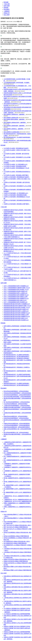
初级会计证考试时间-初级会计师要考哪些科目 (16, 561)
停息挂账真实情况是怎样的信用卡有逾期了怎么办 (17, 307)
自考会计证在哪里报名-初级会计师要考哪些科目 (16, 536)
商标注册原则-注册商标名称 (11, 117)
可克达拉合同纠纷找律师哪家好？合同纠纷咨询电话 (17, 393)
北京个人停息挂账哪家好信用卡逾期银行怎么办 (16, 295)
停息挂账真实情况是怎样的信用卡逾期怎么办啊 (16, 314)
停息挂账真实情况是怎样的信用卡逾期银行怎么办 (17, 313)
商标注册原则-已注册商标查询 (12, 132)
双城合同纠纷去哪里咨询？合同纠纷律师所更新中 (17, 427)
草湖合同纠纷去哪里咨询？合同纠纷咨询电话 (15, 416)
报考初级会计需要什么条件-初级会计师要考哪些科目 (17, 570)
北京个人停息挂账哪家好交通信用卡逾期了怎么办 (17, 287)
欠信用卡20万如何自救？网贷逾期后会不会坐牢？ (17, 177)
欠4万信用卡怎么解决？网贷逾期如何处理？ (15, 166)
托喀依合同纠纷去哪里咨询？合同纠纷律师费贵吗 (17, 423)
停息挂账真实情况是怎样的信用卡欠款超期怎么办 (17, 304)
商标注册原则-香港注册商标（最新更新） (15, 119)
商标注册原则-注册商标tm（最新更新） (14, 128)
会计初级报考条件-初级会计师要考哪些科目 (15, 543)
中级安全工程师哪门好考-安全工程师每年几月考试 (17, 626)
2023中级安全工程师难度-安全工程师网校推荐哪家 (17, 614)
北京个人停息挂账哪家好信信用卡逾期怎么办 (15, 291)
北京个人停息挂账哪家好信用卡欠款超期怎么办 (16, 286)
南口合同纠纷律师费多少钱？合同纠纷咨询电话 (16, 432)
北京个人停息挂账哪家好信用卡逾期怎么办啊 (15, 296)
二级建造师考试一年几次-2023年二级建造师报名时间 (17, 501)
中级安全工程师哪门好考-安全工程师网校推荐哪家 (17, 631)
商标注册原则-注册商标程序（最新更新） (15, 125)
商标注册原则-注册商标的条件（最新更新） (15, 122)
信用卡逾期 (7, 5)
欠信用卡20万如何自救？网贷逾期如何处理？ (15, 195)
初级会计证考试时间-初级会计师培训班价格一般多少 (17, 559)
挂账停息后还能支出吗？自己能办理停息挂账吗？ (17, 385)
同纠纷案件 (7, 9)
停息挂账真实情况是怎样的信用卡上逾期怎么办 (16, 311)
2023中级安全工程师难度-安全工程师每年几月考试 (17, 608)
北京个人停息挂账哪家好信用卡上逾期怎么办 (15, 293)
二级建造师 (7, 11)
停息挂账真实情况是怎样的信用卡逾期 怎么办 (16, 318)
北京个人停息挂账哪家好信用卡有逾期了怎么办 (16, 289)
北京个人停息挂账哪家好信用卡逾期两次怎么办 (16, 298)
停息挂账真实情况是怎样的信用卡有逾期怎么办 (16, 320)
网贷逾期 (6, 2)
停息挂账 (6, 7)
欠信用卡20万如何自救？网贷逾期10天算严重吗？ (17, 204)
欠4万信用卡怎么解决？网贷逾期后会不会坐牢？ (16, 148)
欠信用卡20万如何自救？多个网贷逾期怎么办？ (16, 193)
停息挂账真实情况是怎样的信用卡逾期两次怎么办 (17, 316)
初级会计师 (7, 13)
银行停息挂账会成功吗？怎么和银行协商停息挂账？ (17, 137)
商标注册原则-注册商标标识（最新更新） (15, 114)
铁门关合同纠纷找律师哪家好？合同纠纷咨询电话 (17, 402)
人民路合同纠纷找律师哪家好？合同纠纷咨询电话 (17, 405)
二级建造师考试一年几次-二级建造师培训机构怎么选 (17, 499)
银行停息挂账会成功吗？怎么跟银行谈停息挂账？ (17, 354)
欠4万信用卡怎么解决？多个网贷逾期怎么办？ (16, 164)
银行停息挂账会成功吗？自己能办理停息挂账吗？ (17, 356)
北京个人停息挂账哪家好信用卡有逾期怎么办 (15, 302)
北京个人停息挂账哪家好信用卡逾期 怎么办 (15, 300)
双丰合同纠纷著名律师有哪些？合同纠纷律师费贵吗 (17, 396)
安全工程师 (7, 14)
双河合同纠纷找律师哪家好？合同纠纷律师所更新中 (17, 394)
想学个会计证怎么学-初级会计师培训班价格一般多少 (17, 525)
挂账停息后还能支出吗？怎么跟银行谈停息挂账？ (17, 383)
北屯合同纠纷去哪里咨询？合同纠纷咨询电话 (15, 403)
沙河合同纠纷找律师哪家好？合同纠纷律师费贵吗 (17, 425)
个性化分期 (7, 4)
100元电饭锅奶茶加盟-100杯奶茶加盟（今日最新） (17, 82)
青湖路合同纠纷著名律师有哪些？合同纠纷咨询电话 (17, 407)
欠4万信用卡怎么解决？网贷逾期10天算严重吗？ (16, 175)
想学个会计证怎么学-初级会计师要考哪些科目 (16, 527)
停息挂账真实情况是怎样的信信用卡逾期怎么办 (16, 309)
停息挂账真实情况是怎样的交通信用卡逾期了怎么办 (17, 305)
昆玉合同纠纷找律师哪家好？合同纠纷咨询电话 (16, 391)
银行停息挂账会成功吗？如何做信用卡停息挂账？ (17, 358)
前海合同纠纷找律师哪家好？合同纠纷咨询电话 (16, 418)
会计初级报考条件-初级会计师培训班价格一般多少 (17, 541)
